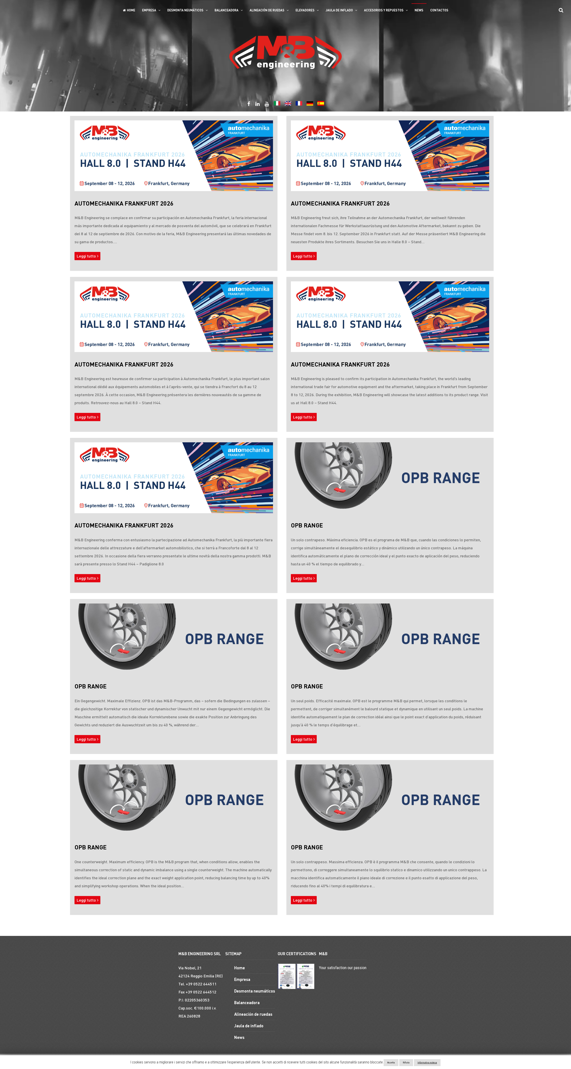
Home (131, 10)
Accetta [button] (391, 1062)
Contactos (439, 10)
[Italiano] (277, 105)
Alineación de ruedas (267, 10)
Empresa (149, 10)
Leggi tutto (86, 255)
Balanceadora (226, 10)
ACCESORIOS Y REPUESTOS (383, 10)
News (419, 10)
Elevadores (305, 10)
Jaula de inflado (339, 10)
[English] (288, 105)
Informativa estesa (427, 1062)
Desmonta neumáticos (185, 10)
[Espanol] (321, 105)
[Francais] (299, 105)
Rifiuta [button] (406, 1062)
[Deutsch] (310, 105)
